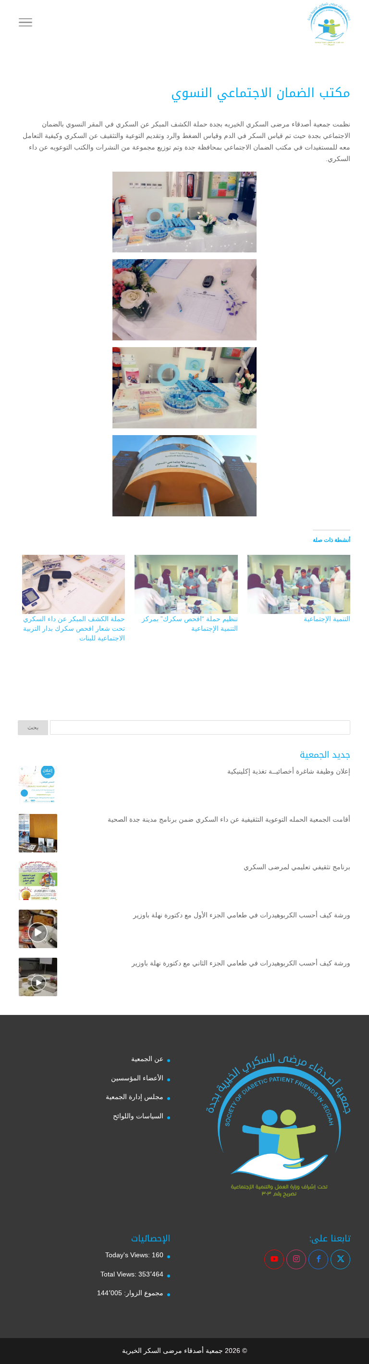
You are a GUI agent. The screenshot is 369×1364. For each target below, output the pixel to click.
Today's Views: (128, 1255)
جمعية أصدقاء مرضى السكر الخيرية (172, 1350)
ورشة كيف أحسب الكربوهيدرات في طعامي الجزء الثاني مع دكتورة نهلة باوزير (241, 963)
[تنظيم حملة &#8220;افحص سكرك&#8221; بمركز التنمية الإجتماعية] (186, 584)
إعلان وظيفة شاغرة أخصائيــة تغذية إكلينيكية (288, 771)
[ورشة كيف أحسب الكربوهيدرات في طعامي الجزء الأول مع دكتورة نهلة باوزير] (38, 931)
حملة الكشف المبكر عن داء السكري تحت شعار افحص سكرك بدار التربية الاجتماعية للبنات (74, 628)
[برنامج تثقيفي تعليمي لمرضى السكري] (38, 883)
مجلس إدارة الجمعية (134, 1097)
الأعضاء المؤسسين (137, 1078)
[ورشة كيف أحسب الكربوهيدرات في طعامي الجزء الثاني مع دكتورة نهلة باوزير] (38, 979)
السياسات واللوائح (138, 1116)
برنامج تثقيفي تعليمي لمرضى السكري (297, 867)
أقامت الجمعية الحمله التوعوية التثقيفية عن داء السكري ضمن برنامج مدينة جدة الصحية (229, 819)
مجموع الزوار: (142, 1293)
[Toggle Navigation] (25, 24)
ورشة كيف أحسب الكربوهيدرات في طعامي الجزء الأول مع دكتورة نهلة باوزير (241, 915)
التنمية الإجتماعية (327, 619)
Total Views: (119, 1274)
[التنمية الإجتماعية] (298, 584)
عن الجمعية (147, 1059)
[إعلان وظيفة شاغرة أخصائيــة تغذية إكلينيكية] (38, 787)
